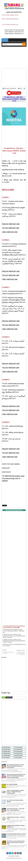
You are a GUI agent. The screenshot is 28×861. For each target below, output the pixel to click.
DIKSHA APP (6, 468)
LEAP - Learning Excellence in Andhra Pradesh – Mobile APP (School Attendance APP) (15, 792)
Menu (5, 40)
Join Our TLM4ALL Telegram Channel (10, 15)
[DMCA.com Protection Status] (7, 697)
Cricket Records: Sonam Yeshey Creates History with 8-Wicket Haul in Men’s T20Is (16, 843)
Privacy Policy (11, 856)
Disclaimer (17, 856)
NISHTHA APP (6, 472)
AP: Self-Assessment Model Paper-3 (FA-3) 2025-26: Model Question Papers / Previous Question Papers (16, 776)
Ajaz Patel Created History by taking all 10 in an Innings (20, 653)
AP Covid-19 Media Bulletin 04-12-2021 (8, 653)
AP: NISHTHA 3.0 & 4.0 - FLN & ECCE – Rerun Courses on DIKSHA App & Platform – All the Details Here (13, 631)
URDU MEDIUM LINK (9, 232)
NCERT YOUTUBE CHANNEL (11, 464)
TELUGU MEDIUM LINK (10, 228)
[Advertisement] (14, 58)
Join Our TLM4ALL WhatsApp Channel (10, 18)
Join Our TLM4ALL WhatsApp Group (10, 24)
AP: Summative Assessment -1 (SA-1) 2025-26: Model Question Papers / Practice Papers (15, 766)
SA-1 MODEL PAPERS (12, 784)
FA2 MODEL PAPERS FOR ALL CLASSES (16, 834)
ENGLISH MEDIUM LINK (10, 224)
